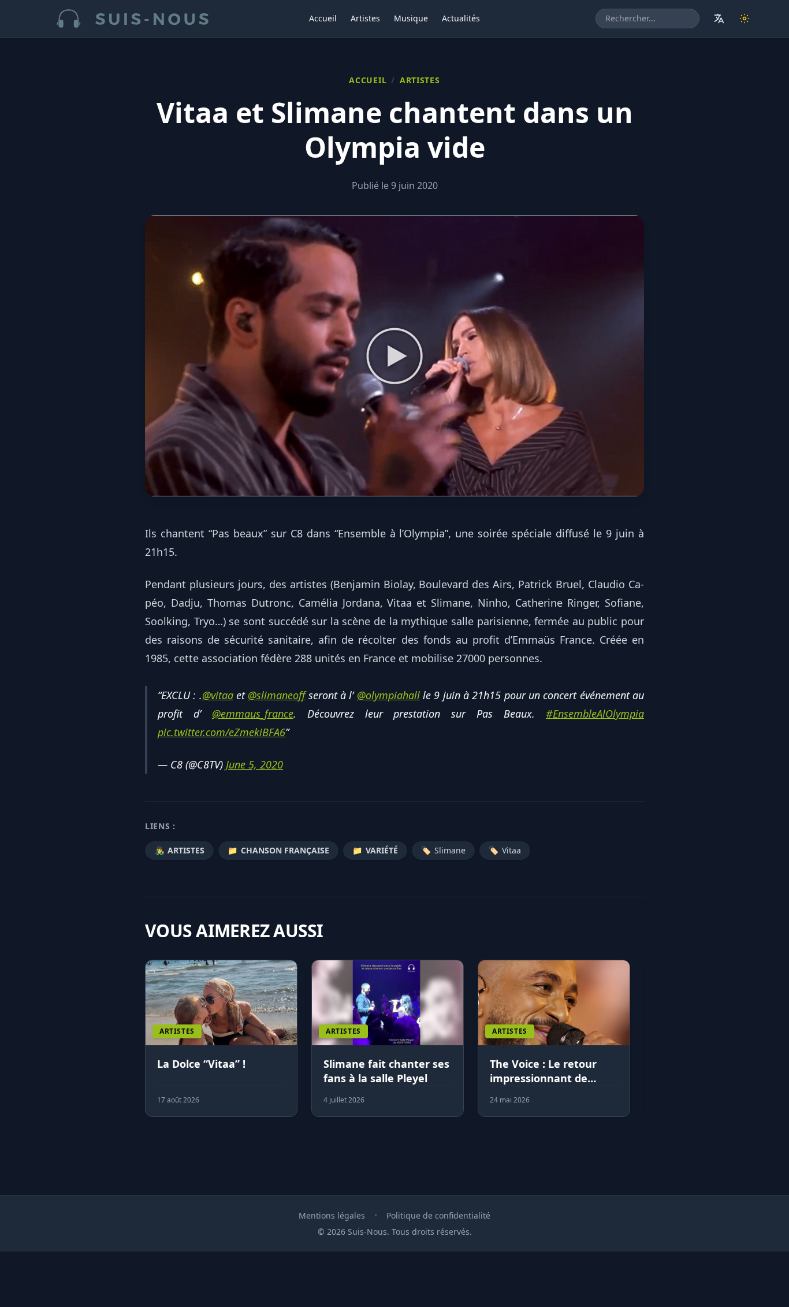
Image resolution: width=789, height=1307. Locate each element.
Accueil (323, 18)
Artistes (365, 18)
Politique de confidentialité (438, 1215)
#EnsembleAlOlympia (595, 714)
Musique (411, 18)
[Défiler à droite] (638, 1045)
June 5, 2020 (254, 764)
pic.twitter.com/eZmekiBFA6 (221, 732)
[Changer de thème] (744, 18)
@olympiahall (388, 695)
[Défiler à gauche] (150, 1045)
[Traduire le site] (719, 18)
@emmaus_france (252, 714)
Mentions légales (332, 1215)
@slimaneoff (276, 695)
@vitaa (217, 695)
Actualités (461, 18)
